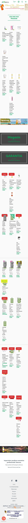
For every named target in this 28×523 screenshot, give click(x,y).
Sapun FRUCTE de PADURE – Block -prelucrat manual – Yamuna (11, 407)
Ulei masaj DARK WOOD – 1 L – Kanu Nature (3, 225)
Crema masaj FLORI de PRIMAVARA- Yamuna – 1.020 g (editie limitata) (5, 61)
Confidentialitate (14, 486)
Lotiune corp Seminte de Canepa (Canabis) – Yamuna (18, 359)
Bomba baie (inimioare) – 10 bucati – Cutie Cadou (18, 406)
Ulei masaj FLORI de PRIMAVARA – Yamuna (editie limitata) (12, 84)
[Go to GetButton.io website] (3, 521)
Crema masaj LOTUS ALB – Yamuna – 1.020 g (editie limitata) (4, 85)
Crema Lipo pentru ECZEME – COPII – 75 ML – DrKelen (11, 36)
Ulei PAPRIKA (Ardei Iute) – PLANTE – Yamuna (11, 203)
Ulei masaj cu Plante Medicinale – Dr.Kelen (18, 182)
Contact (14, 496)
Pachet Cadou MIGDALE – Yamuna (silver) (11, 357)
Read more (4, 233)
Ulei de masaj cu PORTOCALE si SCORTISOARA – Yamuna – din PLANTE (12, 225)
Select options (4, 314)
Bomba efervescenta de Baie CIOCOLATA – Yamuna (5, 357)
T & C (14, 484)
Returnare (14, 489)
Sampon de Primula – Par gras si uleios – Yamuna (18, 428)
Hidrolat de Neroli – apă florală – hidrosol (11, 308)
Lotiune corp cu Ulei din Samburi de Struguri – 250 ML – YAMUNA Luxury (4, 382)
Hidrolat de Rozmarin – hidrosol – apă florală (4, 331)
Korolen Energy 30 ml (11, 269)
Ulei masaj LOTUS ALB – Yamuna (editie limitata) (18, 85)
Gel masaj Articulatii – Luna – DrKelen (4, 182)
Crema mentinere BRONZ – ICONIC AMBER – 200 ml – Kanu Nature (18, 37)
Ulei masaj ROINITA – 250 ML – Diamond (18, 225)
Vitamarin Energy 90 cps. (18, 269)
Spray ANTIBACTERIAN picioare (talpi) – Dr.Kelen (6, 34)
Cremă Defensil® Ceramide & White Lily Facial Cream (11, 107)
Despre (14, 491)
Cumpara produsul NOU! (4, 365)
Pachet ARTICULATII (5, 287)
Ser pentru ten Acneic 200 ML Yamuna (18, 246)
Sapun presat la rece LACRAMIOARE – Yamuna (5, 405)
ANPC (14, 500)
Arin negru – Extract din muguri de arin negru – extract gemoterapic (19, 308)
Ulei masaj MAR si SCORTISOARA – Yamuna (12, 182)
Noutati (14, 493)
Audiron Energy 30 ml (4, 269)
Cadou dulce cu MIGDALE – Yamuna (4, 306)
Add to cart (4, 40)
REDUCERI (14, 498)
